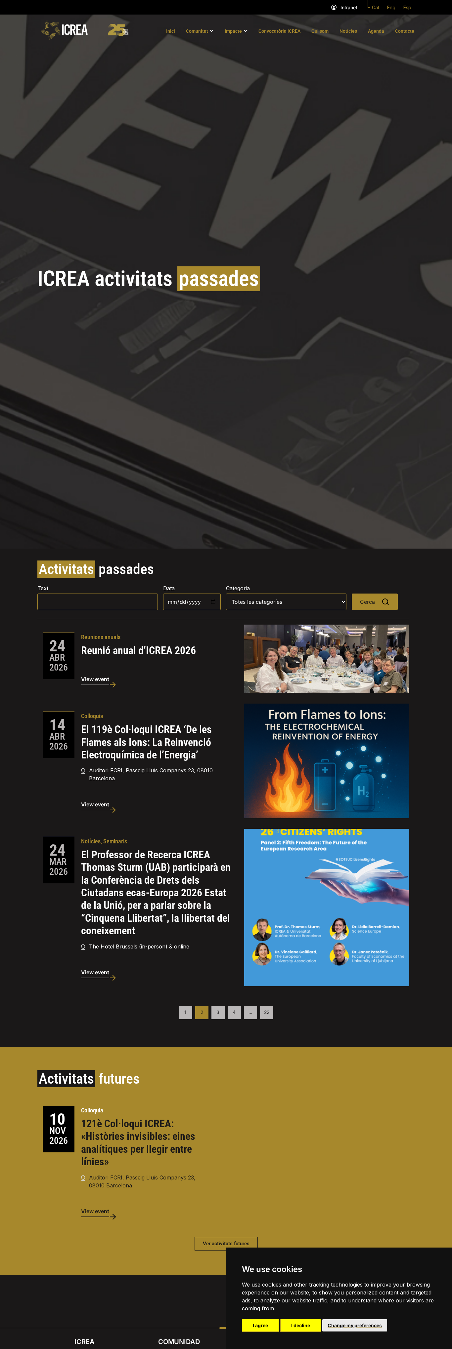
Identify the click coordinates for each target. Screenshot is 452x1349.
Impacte (233, 31)
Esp (407, 7)
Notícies (348, 31)
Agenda (376, 31)
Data (169, 588)
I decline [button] (300, 1325)
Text (42, 588)
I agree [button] (260, 1325)
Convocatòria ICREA (279, 31)
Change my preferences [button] (355, 1325)
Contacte (404, 31)
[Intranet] (334, 7)
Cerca (367, 601)
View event (95, 679)
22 (266, 1012)
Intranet (348, 7)
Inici (170, 31)
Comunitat (197, 31)
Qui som (320, 31)
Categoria (238, 588)
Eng (391, 7)
